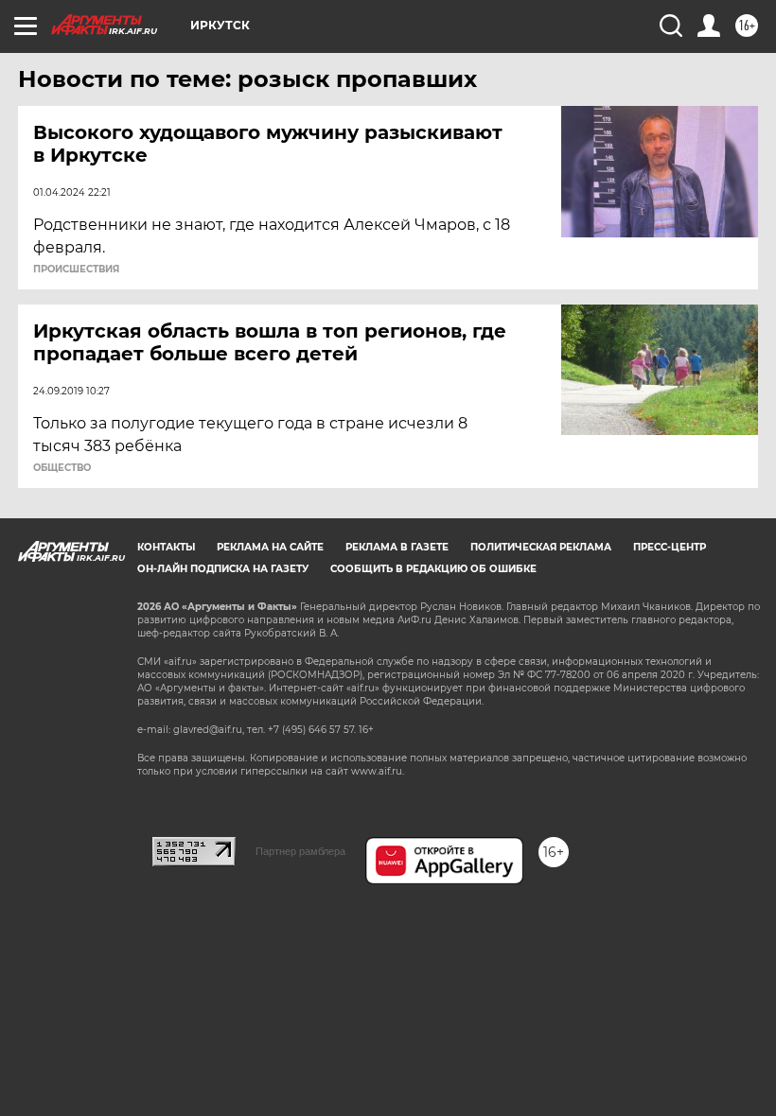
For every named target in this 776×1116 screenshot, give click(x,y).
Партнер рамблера (300, 851)
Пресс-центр (669, 547)
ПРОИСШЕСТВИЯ (76, 269)
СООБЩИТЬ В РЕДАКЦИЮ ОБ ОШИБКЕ (433, 569)
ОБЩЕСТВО (62, 468)
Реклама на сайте (270, 547)
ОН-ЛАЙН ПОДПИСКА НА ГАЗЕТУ (223, 569)
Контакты (166, 547)
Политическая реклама (540, 547)
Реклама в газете (397, 547)
